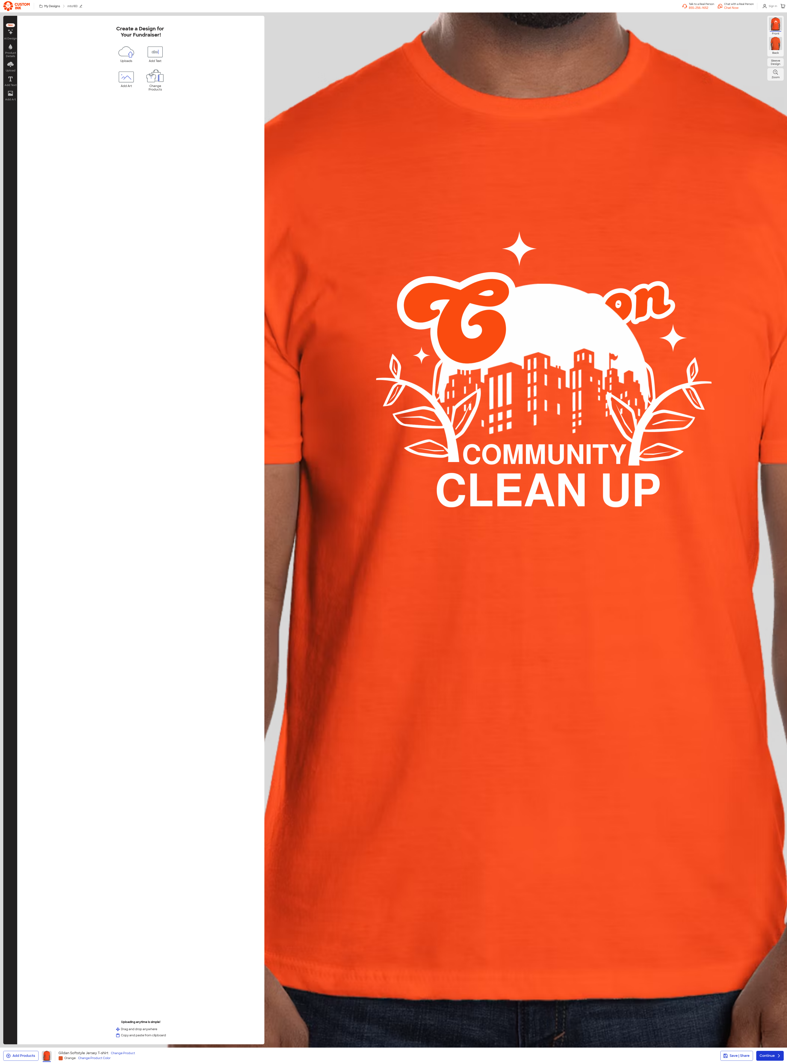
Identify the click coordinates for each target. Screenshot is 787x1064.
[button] (739, 7)
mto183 (72, 6)
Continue (767, 1056)
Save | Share (739, 1056)
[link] (16, 6)
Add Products (24, 1056)
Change (123, 1053)
